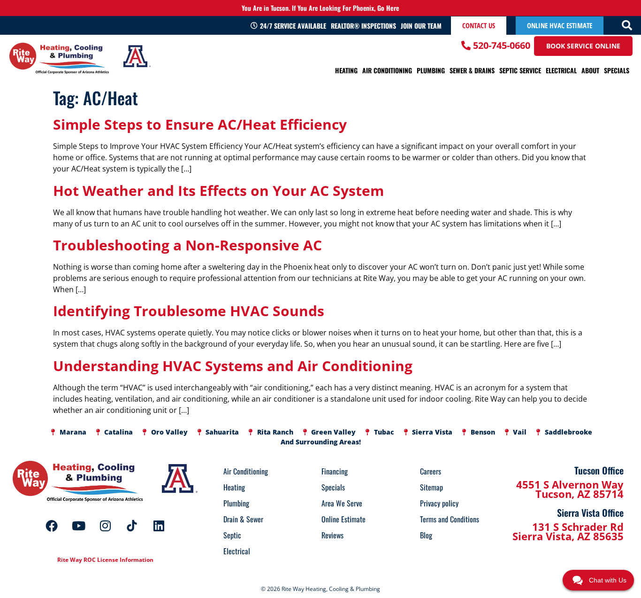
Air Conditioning (387, 70)
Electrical (561, 70)
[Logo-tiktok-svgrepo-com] (132, 525)
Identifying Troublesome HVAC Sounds (188, 310)
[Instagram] (105, 525)
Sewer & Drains (472, 70)
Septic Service (520, 70)
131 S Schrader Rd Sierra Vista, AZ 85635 (568, 531)
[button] (627, 25)
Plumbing (431, 70)
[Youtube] (78, 525)
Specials (616, 70)
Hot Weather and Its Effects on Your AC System (218, 190)
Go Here (388, 8)
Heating (346, 70)
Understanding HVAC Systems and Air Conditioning (232, 365)
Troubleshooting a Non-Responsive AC (187, 245)
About (590, 70)
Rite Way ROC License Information (105, 560)
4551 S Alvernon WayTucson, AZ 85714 (570, 489)
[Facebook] (51, 525)
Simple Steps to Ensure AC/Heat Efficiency (200, 124)
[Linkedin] (158, 525)
